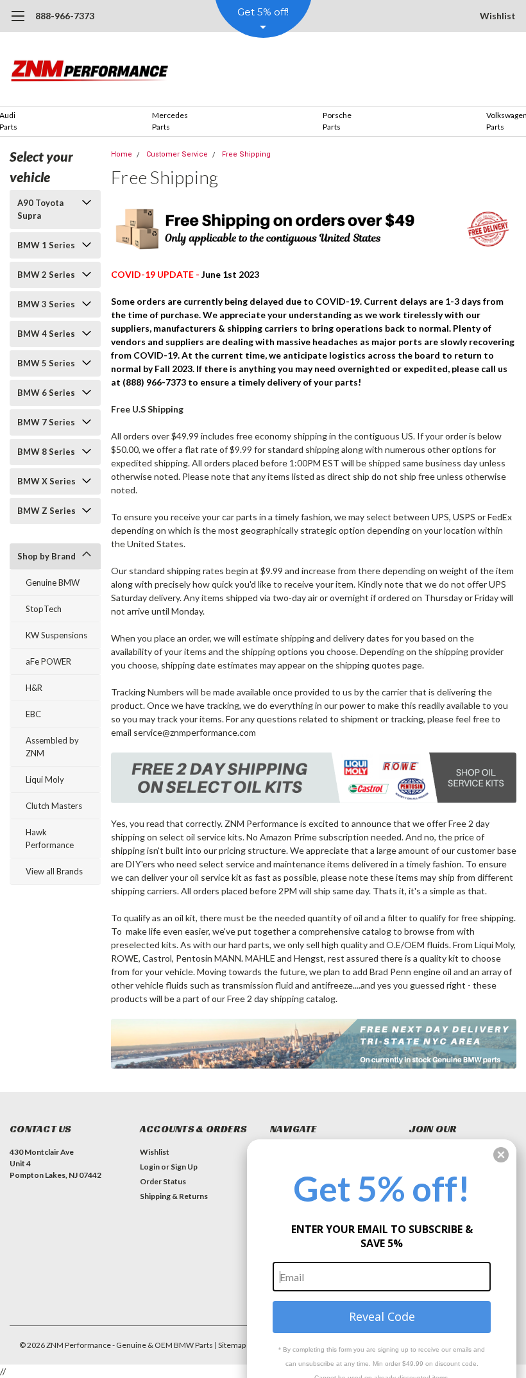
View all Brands (54, 871)
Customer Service (177, 154)
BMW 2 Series (46, 274)
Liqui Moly (45, 779)
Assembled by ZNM (52, 746)
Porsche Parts (337, 121)
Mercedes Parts (170, 121)
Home (121, 154)
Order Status (163, 1181)
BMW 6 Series (46, 392)
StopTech (44, 609)
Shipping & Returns (174, 1196)
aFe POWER (48, 661)
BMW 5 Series (46, 363)
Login (150, 1166)
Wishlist (498, 15)
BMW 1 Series (46, 245)
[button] (501, 1154)
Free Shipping (246, 154)
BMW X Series (46, 481)
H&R (34, 688)
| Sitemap (230, 1345)
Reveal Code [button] (382, 1316)
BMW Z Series (46, 511)
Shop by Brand (46, 556)
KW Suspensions (56, 635)
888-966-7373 (64, 15)
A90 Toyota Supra (40, 209)
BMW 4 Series (46, 333)
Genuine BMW (53, 582)
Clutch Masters (54, 806)
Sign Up (184, 1166)
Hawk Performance (50, 838)
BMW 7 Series (46, 422)
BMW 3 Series (46, 304)
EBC (33, 714)
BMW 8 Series (46, 452)
